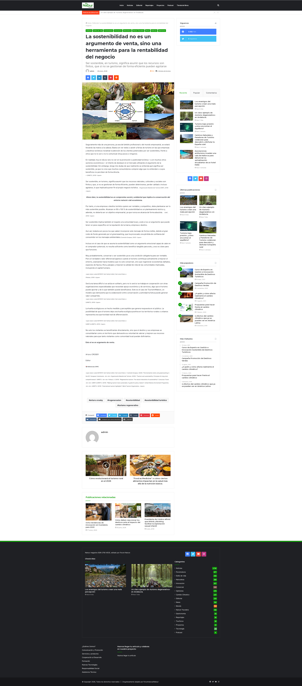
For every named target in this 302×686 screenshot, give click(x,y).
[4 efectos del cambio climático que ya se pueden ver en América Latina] (186, 318)
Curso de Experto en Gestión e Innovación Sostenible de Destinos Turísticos (205, 273)
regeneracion (115, 400)
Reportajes (149, 5)
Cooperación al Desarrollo (92, 657)
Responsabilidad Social (90, 668)
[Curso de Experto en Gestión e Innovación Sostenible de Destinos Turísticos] (186, 273)
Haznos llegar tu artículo (126, 655)
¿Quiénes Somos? (88, 646)
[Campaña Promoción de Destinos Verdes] (186, 286)
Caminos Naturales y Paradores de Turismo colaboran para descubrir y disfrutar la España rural (205, 139)
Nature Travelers (138, 30)
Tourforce (179, 621)
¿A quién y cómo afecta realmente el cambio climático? (205, 295)
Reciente (183, 93)
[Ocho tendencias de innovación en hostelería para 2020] (99, 512)
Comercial (180, 587)
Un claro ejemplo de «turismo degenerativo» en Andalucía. (205, 115)
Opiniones (162, 30)
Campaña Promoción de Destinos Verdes (205, 284)
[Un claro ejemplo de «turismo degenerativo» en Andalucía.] (186, 116)
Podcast (171, 5)
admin (92, 71)
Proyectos (160, 5)
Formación (86, 661)
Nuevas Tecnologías (89, 665)
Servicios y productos (90, 654)
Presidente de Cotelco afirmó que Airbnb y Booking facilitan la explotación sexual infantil (157, 522)
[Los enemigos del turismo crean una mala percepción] (186, 104)
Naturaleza (127, 30)
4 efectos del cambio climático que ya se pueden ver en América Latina (205, 319)
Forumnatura (108, 30)
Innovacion (118, 30)
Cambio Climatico (182, 595)
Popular (196, 93)
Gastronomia (181, 614)
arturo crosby (96, 400)
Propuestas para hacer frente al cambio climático (205, 307)
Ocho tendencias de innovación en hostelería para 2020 (97, 525)
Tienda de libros (183, 5)
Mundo (178, 606)
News (147, 30)
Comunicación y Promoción (92, 650)
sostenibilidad (133, 400)
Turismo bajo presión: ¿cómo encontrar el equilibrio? (120, 12)
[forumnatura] (88, 5)
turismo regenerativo (128, 405)
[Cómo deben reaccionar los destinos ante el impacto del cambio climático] (128, 510)
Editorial (139, 5)
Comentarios (211, 93)
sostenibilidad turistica (156, 400)
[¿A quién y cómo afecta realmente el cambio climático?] (186, 295)
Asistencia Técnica (89, 672)
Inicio (122, 5)
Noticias (130, 5)
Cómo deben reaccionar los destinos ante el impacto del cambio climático (127, 522)
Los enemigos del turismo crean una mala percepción (205, 103)
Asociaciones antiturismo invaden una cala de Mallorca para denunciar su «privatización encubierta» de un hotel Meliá (205, 158)
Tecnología (180, 629)
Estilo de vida (98, 30)
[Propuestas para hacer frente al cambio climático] (186, 307)
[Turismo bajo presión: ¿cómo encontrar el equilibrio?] (186, 127)
